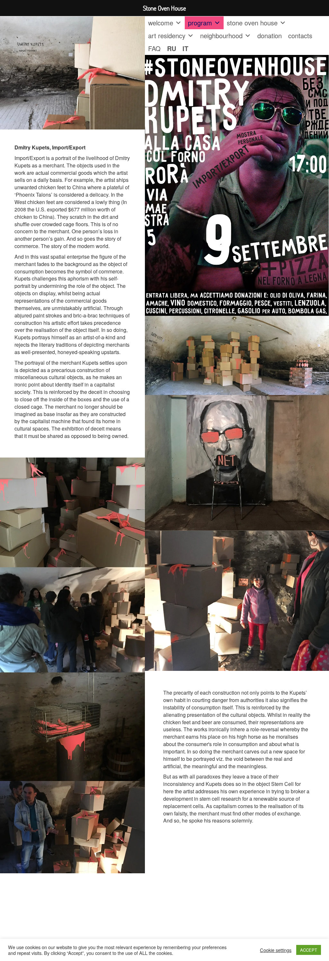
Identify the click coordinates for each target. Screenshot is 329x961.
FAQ (154, 48)
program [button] (200, 22)
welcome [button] (160, 22)
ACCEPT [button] (308, 950)
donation (269, 35)
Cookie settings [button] (275, 950)
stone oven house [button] (252, 22)
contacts (300, 35)
